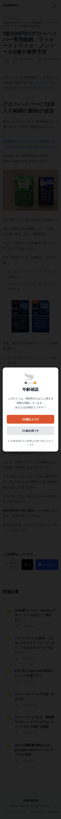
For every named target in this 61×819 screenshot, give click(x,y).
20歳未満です (30, 430)
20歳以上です (30, 419)
